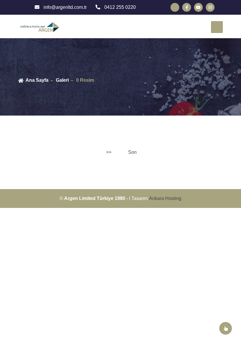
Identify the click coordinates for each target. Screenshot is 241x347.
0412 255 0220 (119, 7)
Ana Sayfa (37, 80)
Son (132, 152)
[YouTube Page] (198, 7)
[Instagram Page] (210, 7)
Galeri (62, 80)
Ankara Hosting (165, 198)
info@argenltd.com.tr (64, 7)
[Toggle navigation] (217, 27)
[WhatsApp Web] (174, 7)
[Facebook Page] (186, 7)
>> (108, 152)
